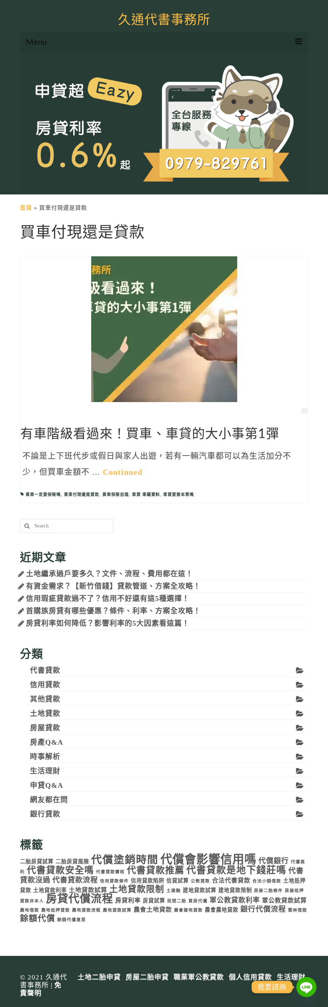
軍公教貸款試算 (284, 900)
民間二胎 (176, 901)
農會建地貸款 (188, 910)
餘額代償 (37, 918)
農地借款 (29, 910)
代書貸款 (45, 670)
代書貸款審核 (110, 872)
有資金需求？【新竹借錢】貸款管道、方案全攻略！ (113, 586)
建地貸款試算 (199, 890)
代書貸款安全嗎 (60, 870)
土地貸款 (45, 714)
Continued (122, 472)
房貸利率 (128, 900)
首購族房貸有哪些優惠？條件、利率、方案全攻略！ (113, 611)
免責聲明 (41, 989)
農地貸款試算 (117, 910)
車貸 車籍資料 (146, 494)
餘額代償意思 (71, 920)
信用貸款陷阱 (147, 881)
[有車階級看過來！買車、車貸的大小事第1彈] (164, 329)
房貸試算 (154, 901)
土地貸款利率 (50, 890)
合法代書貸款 (231, 880)
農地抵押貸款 (55, 910)
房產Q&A (46, 742)
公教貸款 (200, 881)
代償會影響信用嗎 (208, 859)
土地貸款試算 (88, 889)
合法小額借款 (266, 881)
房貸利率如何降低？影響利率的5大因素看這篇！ (108, 623)
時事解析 (45, 757)
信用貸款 (45, 685)
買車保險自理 (115, 494)
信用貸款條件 (114, 881)
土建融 (173, 890)
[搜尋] (26, 526)
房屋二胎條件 (268, 890)
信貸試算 (177, 881)
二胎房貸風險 (72, 861)
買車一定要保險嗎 (43, 494)
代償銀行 (273, 861)
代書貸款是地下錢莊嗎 (236, 870)
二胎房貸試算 (37, 861)
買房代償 (198, 901)
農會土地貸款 (153, 909)
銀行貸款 (45, 814)
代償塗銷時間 (124, 860)
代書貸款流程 (75, 880)
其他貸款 (45, 699)
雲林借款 (297, 910)
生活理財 (45, 771)
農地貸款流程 (86, 910)
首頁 (26, 208)
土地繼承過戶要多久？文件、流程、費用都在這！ (109, 574)
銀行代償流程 (263, 909)
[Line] (306, 987)
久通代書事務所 (164, 20)
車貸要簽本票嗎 (178, 494)
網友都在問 (49, 800)
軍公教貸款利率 (235, 900)
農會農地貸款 (221, 910)
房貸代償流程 (79, 899)
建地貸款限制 (235, 890)
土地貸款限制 (136, 889)
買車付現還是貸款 (81, 494)
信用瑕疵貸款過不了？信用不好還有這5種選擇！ (108, 599)
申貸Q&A (46, 785)
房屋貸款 (45, 728)
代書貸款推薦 (155, 870)
